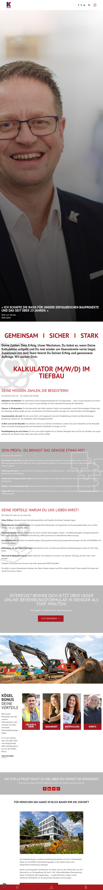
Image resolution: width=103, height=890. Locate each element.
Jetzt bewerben (49, 618)
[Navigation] (94, 5)
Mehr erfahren (8, 756)
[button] (44, 788)
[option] (51, 166)
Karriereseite (23, 563)
